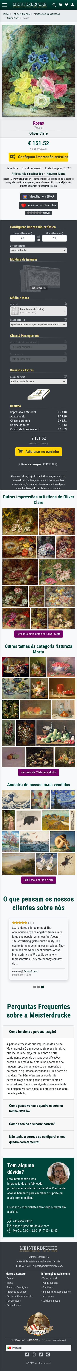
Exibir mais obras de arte (39, 880)
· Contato (10, 1278)
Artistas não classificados (47, 14)
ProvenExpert (31, 971)
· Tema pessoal (49, 1278)
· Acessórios (47, 1296)
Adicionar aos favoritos (41, 205)
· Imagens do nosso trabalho (56, 1291)
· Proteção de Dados (16, 1291)
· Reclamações (13, 1300)
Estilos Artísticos (21, 14)
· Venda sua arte (49, 1282)
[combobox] (38, 250)
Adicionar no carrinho (41, 451)
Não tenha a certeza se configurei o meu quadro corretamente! (37, 1139)
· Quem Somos (13, 1305)
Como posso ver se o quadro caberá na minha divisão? (36, 1108)
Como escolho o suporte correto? (32, 1124)
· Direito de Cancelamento (19, 1296)
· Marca (9, 1282)
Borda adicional (17, 245)
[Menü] (4, 5)
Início (6, 14)
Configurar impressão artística (41, 156)
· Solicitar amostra (50, 1300)
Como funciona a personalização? (32, 1031)
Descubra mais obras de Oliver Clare (39, 634)
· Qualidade (47, 1287)
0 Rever (46, 212)
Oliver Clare (13, 18)
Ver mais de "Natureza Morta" (38, 772)
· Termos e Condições (17, 1287)
